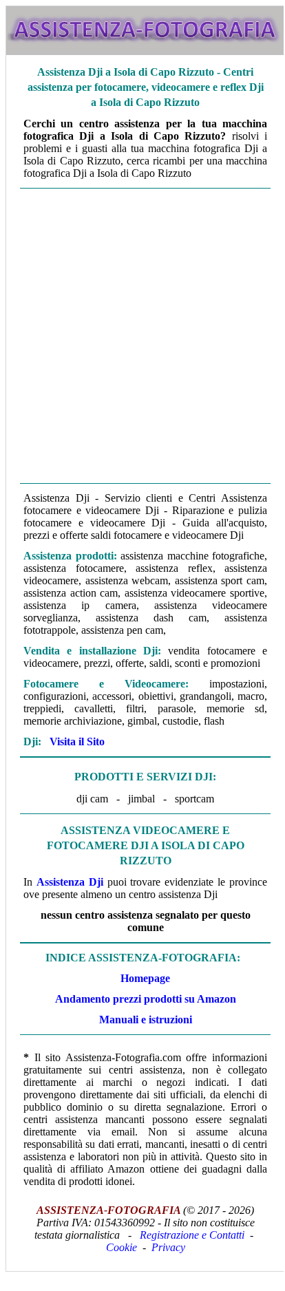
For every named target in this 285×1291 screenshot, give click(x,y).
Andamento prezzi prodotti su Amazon (145, 999)
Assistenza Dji (69, 882)
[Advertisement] (142, 336)
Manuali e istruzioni (145, 1019)
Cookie (121, 1247)
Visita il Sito (77, 741)
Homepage (145, 978)
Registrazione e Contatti (192, 1235)
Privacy (168, 1247)
